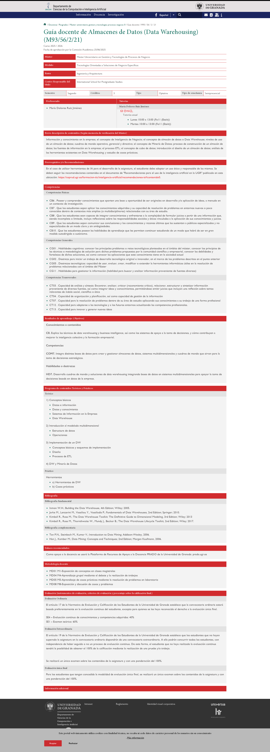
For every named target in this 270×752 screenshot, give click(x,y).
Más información (135, 737)
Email (128, 111)
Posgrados (63, 24)
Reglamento (122, 703)
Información (83, 14)
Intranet (88, 703)
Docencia (99, 14)
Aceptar (53, 743)
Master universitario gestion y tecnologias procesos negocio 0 (97, 24)
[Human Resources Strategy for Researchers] (218, 713)
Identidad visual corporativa (161, 703)
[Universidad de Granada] (210, 6)
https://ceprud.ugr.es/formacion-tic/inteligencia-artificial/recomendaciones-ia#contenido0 (109, 177)
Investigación (116, 14)
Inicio (45, 24)
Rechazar (73, 743)
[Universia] (218, 704)
